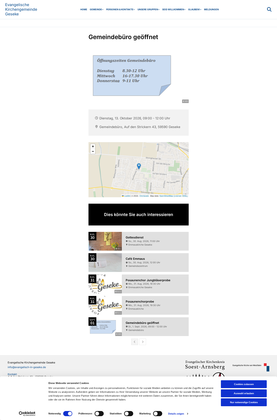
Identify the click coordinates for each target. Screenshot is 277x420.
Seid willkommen (173, 9)
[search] (269, 9)
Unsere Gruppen (148, 9)
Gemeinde (96, 9)
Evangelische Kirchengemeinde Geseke (21, 9)
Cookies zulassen (244, 384)
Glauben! (194, 9)
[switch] (99, 413)
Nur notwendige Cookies (244, 402)
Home (83, 9)
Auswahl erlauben (244, 393)
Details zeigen (176, 413)
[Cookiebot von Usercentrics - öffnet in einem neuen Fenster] (27, 413)
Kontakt (12, 374)
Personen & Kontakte (119, 9)
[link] (96, 9)
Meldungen (211, 9)
